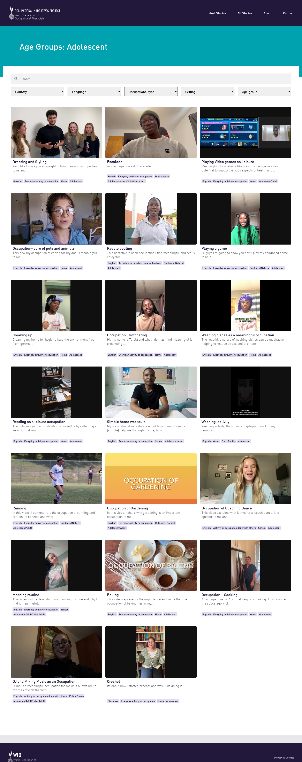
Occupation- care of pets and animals (44, 248)
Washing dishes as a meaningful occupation (238, 334)
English (206, 181)
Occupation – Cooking (219, 594)
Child (129, 181)
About (268, 13)
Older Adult (138, 181)
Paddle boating (119, 248)
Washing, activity (215, 421)
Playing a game (214, 248)
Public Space (161, 176)
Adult (123, 181)
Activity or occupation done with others (140, 263)
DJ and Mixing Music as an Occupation (44, 681)
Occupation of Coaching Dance (227, 507)
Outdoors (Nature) (174, 263)
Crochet (113, 681)
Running (19, 507)
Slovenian (113, 701)
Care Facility (229, 441)
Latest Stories (216, 13)
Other (216, 441)
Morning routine (26, 594)
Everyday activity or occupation (42, 181)
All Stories (244, 13)
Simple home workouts (126, 421)
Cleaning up (22, 334)
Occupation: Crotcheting (127, 334)
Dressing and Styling (30, 161)
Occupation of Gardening (127, 507)
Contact (288, 13)
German (17, 181)
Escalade (114, 161)
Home (64, 181)
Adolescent (76, 181)
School (159, 441)
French (112, 176)
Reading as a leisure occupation (39, 421)
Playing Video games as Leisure (228, 161)
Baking (113, 594)
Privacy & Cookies (284, 757)
